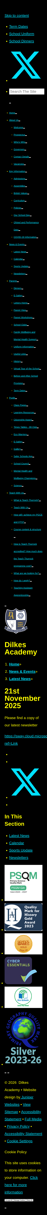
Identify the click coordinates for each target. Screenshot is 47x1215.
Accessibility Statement (23, 1134)
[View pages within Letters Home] (28, 303)
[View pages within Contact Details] (30, 157)
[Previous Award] (5, 1072)
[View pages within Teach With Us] (25, 493)
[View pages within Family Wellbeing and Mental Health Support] (37, 340)
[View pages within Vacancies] (25, 164)
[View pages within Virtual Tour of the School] (40, 369)
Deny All (29, 1200)
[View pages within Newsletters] (26, 274)
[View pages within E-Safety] (23, 296)
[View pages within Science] (23, 486)
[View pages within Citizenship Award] (32, 420)
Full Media (33, 1119)
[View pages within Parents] (18, 281)
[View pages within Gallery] (22, 449)
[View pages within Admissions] (26, 179)
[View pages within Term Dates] (26, 391)
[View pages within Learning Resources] (35, 413)
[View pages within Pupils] (16, 398)
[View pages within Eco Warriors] (28, 435)
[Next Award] (8, 1072)
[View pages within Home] (16, 113)
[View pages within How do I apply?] (31, 581)
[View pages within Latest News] (27, 252)
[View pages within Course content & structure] (15, 537)
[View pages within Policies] (22, 208)
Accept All (8, 1200)
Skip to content (17, 15)
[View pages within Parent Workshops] (33, 318)
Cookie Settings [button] (20, 1141)
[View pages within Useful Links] (27, 354)
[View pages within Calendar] (24, 259)
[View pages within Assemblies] (26, 186)
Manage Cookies (19, 1200)
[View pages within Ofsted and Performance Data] (19, 230)
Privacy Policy (18, 1126)
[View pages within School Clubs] (28, 325)
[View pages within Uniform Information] (35, 347)
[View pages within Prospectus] (26, 135)
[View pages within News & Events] (25, 245)
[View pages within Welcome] (24, 128)
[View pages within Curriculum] (25, 201)
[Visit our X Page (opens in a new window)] (25, 80)
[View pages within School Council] (29, 464)
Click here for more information (21, 1184)
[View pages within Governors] (25, 150)
